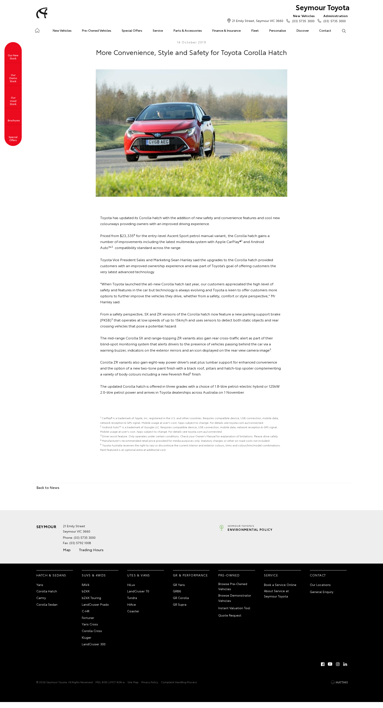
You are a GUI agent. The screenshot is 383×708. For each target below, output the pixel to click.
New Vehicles (62, 30)
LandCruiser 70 (138, 591)
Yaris (39, 584)
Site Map (133, 682)
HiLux (131, 584)
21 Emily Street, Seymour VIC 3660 (257, 20)
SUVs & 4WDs (94, 575)
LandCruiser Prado (95, 604)
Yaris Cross (90, 624)
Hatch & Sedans (51, 575)
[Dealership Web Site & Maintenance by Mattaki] (339, 682)
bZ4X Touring (91, 597)
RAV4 (85, 584)
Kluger (86, 637)
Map (66, 549)
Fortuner (88, 617)
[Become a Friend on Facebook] (322, 664)
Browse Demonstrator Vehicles (234, 598)
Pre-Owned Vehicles (96, 30)
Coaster (133, 611)
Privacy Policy (149, 682)
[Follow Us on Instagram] (337, 664)
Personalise (277, 30)
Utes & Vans (138, 575)
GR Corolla (181, 597)
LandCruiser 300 (94, 644)
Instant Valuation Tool (234, 608)
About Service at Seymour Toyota (276, 593)
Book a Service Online (280, 584)
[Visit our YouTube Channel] (330, 664)
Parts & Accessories (187, 30)
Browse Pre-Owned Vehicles (232, 586)
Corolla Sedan (46, 604)
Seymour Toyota (323, 7)
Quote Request (229, 615)
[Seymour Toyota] (41, 13)
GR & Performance (190, 575)
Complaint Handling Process (179, 682)
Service (158, 30)
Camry (41, 597)
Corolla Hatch (46, 591)
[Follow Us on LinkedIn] (345, 664)
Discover (302, 30)
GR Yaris (179, 584)
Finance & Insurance (226, 30)
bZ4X (86, 591)
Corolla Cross (92, 630)
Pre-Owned (229, 575)
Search (343, 30)
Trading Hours (91, 549)
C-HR (85, 611)
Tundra (132, 597)
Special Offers (132, 30)
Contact (325, 30)
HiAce (131, 604)
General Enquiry (321, 591)
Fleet (255, 30)
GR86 (177, 591)
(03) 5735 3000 (303, 18)
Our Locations (320, 584)
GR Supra (179, 604)
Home (37, 29)
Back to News (47, 487)
